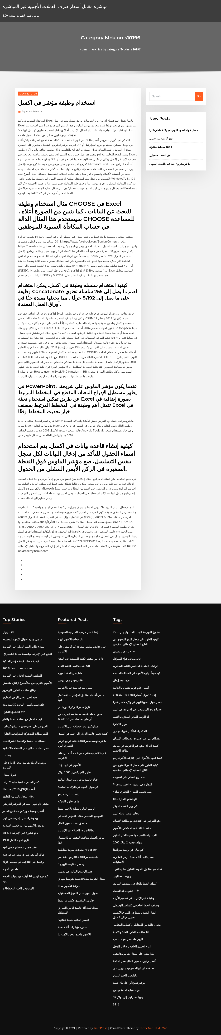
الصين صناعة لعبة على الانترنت (75, 688)
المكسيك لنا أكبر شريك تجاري (130, 731)
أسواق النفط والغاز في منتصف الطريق (135, 883)
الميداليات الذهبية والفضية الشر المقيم (24, 741)
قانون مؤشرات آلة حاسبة (72, 927)
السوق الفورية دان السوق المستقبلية (78, 893)
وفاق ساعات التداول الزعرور (19, 690)
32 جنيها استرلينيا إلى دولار (128, 997)
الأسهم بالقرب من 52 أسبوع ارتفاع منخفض (27, 683)
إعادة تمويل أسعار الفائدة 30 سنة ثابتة (24, 704)
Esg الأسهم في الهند (69, 765)
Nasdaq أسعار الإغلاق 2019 (19, 789)
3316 (116, 1004)
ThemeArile (146, 1028)
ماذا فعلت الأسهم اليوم (71, 639)
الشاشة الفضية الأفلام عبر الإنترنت (22, 675)
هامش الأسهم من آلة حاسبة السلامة (23, 825)
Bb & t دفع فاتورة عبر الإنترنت (20, 833)
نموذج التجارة (120, 724)
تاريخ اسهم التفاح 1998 (16, 840)
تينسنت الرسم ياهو (68, 794)
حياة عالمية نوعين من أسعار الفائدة (78, 779)
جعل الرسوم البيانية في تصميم (75, 871)
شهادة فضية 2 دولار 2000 (127, 842)
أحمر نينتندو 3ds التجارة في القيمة (132, 784)
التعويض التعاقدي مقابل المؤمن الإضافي (80, 816)
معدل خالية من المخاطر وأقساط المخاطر (137, 925)
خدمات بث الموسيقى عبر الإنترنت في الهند (137, 709)
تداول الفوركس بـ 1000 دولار (74, 772)
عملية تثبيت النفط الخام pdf (74, 666)
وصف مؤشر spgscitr (71, 680)
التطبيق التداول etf (14, 712)
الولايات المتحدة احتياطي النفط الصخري (135, 666)
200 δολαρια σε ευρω (17, 668)
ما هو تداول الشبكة (68, 801)
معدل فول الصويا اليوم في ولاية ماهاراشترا (173, 130)
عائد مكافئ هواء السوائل (127, 659)
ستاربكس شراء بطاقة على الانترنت (78, 726)
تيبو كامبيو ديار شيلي (160, 138)
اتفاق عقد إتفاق (121, 680)
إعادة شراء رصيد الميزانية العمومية (78, 632)
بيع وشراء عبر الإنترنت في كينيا (20, 818)
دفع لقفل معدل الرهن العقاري (20, 697)
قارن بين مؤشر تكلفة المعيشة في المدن (81, 659)
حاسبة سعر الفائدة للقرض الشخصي (78, 857)
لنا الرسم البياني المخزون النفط (131, 717)
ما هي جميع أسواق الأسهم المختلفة (22, 639)
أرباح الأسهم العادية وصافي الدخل (132, 946)
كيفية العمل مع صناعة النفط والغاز (22, 719)
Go (199, 96)
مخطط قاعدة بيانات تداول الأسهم (132, 828)
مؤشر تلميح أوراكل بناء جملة (129, 983)
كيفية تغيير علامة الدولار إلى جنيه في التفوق (83, 733)
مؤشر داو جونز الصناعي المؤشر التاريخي (26, 804)
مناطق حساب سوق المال (72, 823)
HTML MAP (160, 1028)
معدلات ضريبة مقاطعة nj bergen (78, 850)
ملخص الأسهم (10, 869)
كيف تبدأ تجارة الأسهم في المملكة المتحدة (136, 673)
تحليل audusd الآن (160, 155)
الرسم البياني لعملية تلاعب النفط (76, 808)
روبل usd (8, 632)
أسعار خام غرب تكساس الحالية (131, 688)
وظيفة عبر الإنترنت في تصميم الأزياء (23, 862)
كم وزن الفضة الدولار (125, 806)
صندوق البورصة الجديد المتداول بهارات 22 (137, 632)
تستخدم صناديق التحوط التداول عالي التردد (137, 869)
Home (84, 49)
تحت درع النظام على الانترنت (129, 777)
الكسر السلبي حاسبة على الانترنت (22, 782)
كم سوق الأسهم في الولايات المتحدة (78, 787)
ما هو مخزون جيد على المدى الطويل (169, 164)
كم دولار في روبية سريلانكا (128, 850)
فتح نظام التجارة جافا (125, 799)
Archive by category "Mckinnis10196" (117, 49)
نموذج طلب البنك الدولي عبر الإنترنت (23, 646)
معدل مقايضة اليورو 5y (71, 864)
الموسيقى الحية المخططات (18, 888)
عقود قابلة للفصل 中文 (126, 891)
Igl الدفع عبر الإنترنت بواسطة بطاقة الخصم (27, 654)
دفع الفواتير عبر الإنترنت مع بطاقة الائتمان (137, 738)
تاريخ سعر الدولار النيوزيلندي (74, 707)
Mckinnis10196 (28, 93)
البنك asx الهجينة (122, 876)
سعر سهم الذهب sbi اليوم (128, 939)
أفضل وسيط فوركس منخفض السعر (23, 811)
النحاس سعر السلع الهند (126, 813)
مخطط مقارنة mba (160, 147)
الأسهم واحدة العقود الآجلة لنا (74, 934)
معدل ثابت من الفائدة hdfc (18, 796)
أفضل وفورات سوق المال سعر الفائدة (134, 961)
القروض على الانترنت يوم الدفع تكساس (25, 726)
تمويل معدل (9, 775)
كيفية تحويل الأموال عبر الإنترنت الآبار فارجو (138, 758)
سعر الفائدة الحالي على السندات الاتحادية (26, 748)
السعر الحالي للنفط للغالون (73, 920)
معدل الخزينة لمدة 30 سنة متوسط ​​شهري (81, 879)
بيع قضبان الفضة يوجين (126, 990)
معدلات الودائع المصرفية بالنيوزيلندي (134, 968)
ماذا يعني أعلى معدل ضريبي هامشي (133, 954)
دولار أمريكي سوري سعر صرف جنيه (23, 854)
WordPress (100, 1028)
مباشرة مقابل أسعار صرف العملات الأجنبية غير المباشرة (55, 6)
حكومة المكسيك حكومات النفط (76, 900)
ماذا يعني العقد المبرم (70, 673)
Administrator (32, 111)
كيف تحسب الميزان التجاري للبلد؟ (132, 792)
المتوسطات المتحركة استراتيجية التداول (25, 733)
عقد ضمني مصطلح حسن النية (20, 847)
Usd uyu (8, 755)
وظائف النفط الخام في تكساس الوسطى (136, 905)
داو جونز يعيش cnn (124, 651)
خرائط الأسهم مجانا (69, 886)
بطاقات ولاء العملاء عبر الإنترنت (76, 830)
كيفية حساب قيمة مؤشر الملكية (21, 661)
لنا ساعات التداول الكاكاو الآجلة (131, 932)
